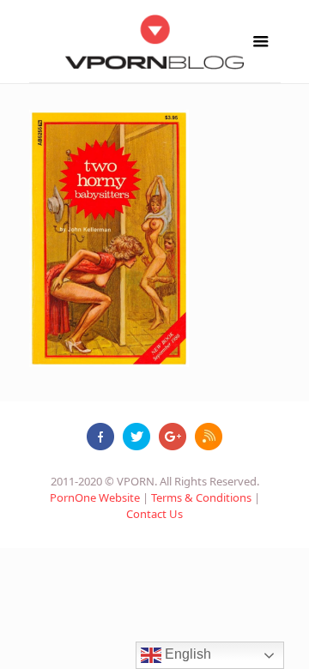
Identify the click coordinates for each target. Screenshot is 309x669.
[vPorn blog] (155, 41)
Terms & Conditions (201, 497)
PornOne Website (95, 497)
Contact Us (154, 513)
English (186, 654)
